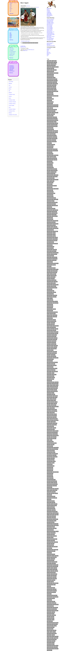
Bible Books (11, 70)
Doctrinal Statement (49, 15)
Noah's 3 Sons (49, 53)
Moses (11, 4)
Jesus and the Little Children (51, 45)
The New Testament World (50, 34)
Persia (10, 36)
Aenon (10, 107)
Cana (9, 85)
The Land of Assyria (50, 27)
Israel (10, 32)
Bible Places (11, 39)
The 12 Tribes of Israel (50, 39)
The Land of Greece (50, 30)
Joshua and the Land (50, 21)
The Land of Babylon (50, 28)
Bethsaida (10, 112)
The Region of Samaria (12, 103)
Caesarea (10, 96)
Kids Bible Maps (49, 8)
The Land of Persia (49, 29)
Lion (47, 55)
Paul (10, 11)
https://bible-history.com (30, 49)
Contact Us (48, 10)
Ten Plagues (11, 50)
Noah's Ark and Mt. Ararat (50, 31)
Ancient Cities (11, 69)
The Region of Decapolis (12, 101)
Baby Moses (48, 44)
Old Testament (11, 65)
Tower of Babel (12, 48)
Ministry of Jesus (12, 54)
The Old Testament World (50, 33)
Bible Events (11, 57)
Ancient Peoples (11, 68)
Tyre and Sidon (11, 81)
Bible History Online (23, 46)
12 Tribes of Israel (12, 52)
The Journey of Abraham (50, 19)
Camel (48, 50)
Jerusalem (10, 87)
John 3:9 (37, 7)
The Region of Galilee (12, 99)
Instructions (48, 16)
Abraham (11, 3)
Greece (11, 37)
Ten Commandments (13, 51)
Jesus (10, 9)
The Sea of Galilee (11, 105)
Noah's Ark (11, 47)
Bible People (11, 13)
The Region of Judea (12, 94)
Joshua (11, 5)
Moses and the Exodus (50, 20)
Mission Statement (49, 14)
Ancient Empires (11, 67)
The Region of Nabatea (12, 109)
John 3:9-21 (28, 5)
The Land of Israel (49, 25)
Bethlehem (10, 92)
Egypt (10, 33)
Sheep (48, 54)
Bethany (10, 88)
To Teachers (48, 11)
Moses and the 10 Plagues (50, 36)
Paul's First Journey (49, 24)
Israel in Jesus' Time (50, 23)
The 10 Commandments (50, 38)
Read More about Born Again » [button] (25, 41)
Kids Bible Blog (49, 12)
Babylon (11, 35)
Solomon (11, 8)
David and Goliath (49, 43)
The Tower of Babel (49, 32)
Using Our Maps (49, 13)
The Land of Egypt (49, 26)
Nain (9, 90)
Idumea (10, 98)
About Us (48, 9)
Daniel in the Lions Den (50, 42)
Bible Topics (11, 72)
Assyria (11, 34)
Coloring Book (49, 48)
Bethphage (10, 83)
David (10, 7)
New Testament (11, 66)
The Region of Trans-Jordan (13, 114)
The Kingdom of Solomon (50, 22)
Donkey (48, 49)
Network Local (25, 50)
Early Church (11, 55)
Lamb (47, 51)
